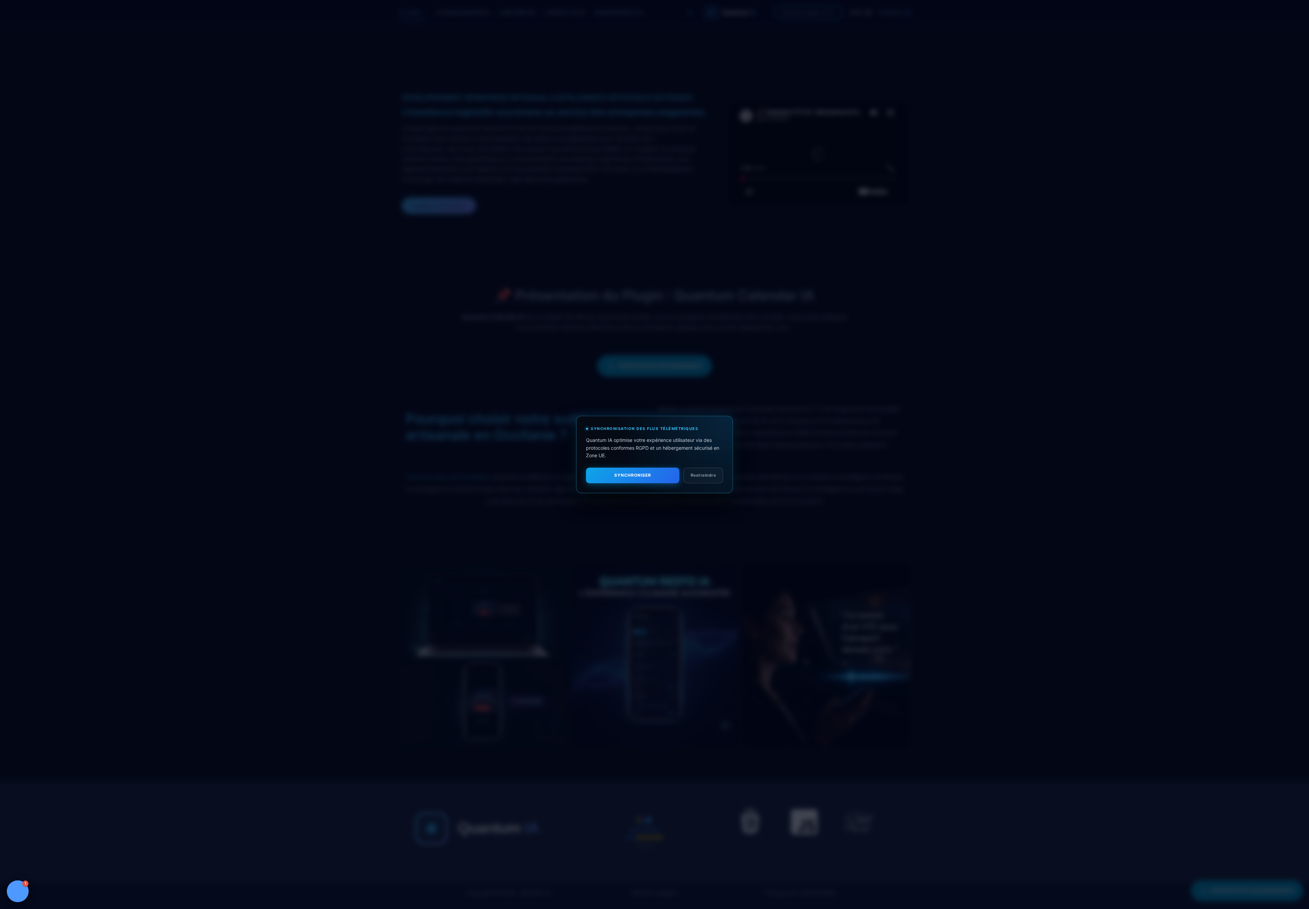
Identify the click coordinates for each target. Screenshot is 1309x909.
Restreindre (703, 475)
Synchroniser (632, 475)
